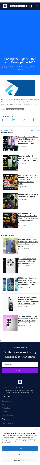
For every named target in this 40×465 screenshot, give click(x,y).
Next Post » (34, 130)
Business (5, 404)
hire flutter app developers (15, 109)
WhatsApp (29, 120)
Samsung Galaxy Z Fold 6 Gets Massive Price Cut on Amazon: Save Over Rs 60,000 (28, 242)
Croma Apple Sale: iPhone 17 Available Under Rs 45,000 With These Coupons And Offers (28, 140)
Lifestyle (5, 411)
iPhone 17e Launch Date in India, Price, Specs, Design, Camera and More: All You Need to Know (28, 300)
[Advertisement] (20, 36)
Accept (20, 449)
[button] (37, 429)
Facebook (6, 120)
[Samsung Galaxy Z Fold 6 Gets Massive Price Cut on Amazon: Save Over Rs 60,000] (10, 246)
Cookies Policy (7, 423)
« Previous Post (7, 130)
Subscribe (20, 370)
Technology (23, 67)
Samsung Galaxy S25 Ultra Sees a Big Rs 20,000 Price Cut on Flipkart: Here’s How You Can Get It (28, 319)
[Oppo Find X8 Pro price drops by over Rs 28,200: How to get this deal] (10, 265)
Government (6, 401)
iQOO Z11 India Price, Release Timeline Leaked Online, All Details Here (27, 158)
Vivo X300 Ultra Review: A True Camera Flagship (28, 195)
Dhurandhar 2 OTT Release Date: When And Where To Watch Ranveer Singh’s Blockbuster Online (28, 218)
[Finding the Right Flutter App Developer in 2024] (20, 88)
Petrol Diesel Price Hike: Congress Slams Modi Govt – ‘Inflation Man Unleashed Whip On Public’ (28, 179)
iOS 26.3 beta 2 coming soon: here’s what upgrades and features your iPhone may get (27, 281)
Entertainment (7, 415)
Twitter (17, 120)
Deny (20, 454)
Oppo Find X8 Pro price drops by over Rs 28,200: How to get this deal (27, 261)
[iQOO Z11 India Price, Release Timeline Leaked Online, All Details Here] (10, 162)
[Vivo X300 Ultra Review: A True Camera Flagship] (10, 201)
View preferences (20, 460)
